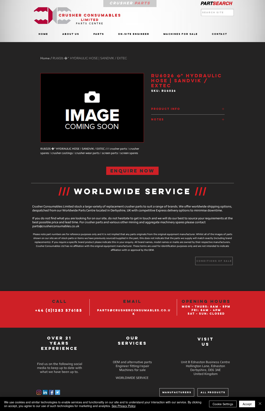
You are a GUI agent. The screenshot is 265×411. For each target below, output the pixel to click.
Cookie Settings (223, 404)
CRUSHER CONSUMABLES (90, 15)
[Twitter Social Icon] (57, 392)
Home (45, 58)
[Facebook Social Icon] (51, 392)
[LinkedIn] (45, 392)
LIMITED (90, 20)
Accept (247, 404)
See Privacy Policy (124, 406)
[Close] (260, 404)
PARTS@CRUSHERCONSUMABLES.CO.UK (134, 312)
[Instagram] (38, 392)
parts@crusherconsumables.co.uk (55, 226)
